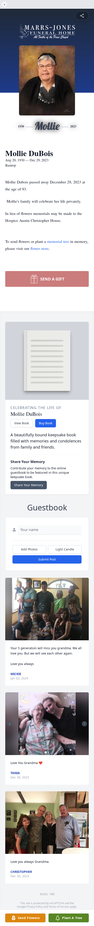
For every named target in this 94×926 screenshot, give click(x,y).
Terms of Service (59, 907)
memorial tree (58, 241)
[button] (47, 609)
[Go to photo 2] (48, 752)
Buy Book (45, 423)
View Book (21, 423)
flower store (39, 248)
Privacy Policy (34, 907)
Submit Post (47, 559)
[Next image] (84, 723)
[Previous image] (9, 723)
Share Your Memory (28, 485)
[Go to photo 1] (46, 752)
